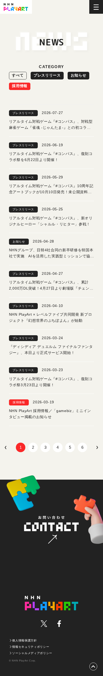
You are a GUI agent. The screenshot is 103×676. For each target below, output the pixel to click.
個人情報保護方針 (24, 640)
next (96, 447)
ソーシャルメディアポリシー (32, 653)
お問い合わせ (51, 530)
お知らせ (78, 75)
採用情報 (19, 86)
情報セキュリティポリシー (30, 646)
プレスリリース (47, 75)
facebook (59, 623)
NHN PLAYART (51, 603)
